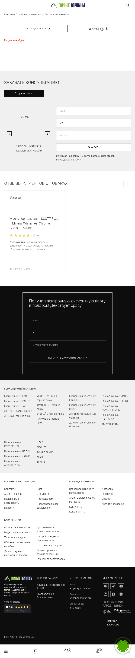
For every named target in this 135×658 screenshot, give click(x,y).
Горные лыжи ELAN (15, 406)
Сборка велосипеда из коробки (17, 544)
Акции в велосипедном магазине (82, 499)
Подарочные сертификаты (12, 500)
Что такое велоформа (49, 545)
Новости (9, 507)
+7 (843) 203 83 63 (80, 588)
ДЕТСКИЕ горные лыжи (17, 416)
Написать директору (113, 622)
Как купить (75, 506)
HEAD (40, 442)
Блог (39, 489)
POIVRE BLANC (45, 452)
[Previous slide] (9, 133)
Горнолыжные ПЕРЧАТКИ (110, 416)
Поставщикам (45, 498)
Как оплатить (77, 511)
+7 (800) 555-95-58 (80, 598)
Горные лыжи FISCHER (17, 401)
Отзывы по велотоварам (51, 559)
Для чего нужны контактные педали (15, 553)
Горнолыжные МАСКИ (17, 456)
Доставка (107, 489)
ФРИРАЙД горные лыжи (51, 413)
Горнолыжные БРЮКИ (115, 401)
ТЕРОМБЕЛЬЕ (110, 423)
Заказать (93, 147)
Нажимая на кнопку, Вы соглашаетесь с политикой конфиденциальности (85, 157)
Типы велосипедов (15, 537)
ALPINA (41, 462)
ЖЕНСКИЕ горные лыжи (18, 411)
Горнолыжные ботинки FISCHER (82, 398)
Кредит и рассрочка (113, 503)
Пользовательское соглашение (47, 505)
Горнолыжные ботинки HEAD (82, 407)
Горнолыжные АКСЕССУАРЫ (12, 463)
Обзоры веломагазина (17, 527)
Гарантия (107, 493)
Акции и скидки (13, 493)
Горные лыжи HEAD (15, 396)
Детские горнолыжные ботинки (82, 424)
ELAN (40, 457)
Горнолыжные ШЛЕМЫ (17, 451)
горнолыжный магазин (20, 388)
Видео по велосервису (17, 532)
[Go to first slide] (47, 133)
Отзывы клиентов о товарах (36, 183)
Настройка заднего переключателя (48, 538)
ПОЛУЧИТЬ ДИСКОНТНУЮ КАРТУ (67, 357)
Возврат (106, 498)
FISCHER (42, 447)
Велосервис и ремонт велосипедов (81, 491)
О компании (43, 493)
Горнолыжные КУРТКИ (115, 396)
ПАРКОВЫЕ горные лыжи (48, 420)
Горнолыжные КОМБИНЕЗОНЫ (111, 408)
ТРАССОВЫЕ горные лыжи (48, 407)
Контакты (10, 489)
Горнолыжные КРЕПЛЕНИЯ (12, 444)
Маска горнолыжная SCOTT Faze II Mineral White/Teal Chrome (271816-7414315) (34, 223)
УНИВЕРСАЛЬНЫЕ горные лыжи (47, 398)
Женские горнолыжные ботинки (82, 415)
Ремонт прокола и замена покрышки (47, 552)
